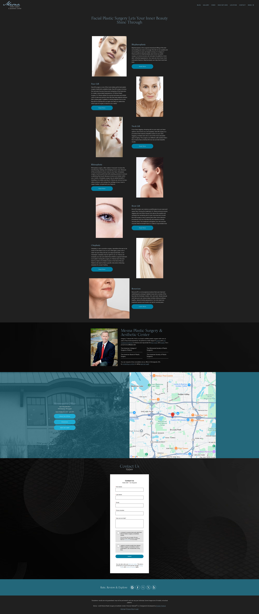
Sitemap (123, 609)
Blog (199, 5)
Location (233, 5)
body (155, 342)
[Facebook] (138, 587)
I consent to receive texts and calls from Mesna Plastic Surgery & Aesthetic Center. (131, 536)
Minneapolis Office (65, 403)
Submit (129, 556)
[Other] (143, 587)
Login (137, 609)
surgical (158, 340)
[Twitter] (148, 587)
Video (213, 5)
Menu (250, 5)
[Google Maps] (132, 587)
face (152, 342)
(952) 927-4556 (144, 364)
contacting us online (128, 364)
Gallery (206, 5)
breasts (162, 342)
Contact (242, 5)
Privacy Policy (127, 539)
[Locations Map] (173, 415)
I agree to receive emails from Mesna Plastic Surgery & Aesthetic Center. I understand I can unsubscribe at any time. (130, 548)
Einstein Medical (161, 606)
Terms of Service (130, 567)
